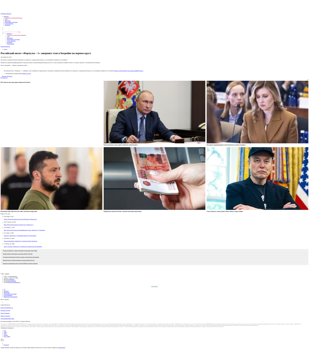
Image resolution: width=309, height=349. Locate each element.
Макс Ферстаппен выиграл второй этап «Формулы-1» (19, 224)
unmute (6, 335)
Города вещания (5, 313)
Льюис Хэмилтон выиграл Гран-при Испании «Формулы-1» (20, 219)
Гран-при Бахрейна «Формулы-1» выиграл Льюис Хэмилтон (20, 241)
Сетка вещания (9, 23)
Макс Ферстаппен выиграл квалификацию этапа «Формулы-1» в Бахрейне (24, 230)
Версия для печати (7, 76)
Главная (3, 46)
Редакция (7, 25)
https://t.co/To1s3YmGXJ (121, 71)
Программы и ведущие (11, 22)
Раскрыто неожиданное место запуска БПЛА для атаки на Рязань (20, 263)
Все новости (4, 77)
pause (5, 332)
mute (5, 333)
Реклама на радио (5, 310)
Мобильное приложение (10, 297)
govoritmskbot (10, 279)
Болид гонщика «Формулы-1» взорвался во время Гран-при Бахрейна (23, 246)
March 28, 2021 (27, 73)
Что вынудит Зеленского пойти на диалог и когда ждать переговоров (21, 257)
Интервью (7, 20)
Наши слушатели (5, 316)
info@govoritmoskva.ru (14, 282)
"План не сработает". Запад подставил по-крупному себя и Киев (20, 250)
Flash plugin (62, 347)
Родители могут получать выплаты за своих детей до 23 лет (19, 260)
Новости (6, 16)
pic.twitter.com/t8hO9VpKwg (135, 71)
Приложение (10, 44)
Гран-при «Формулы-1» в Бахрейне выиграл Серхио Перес (20, 235)
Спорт (5, 49)
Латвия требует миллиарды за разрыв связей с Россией (17, 254)
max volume (7, 336)
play (5, 330)
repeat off (6, 345)
